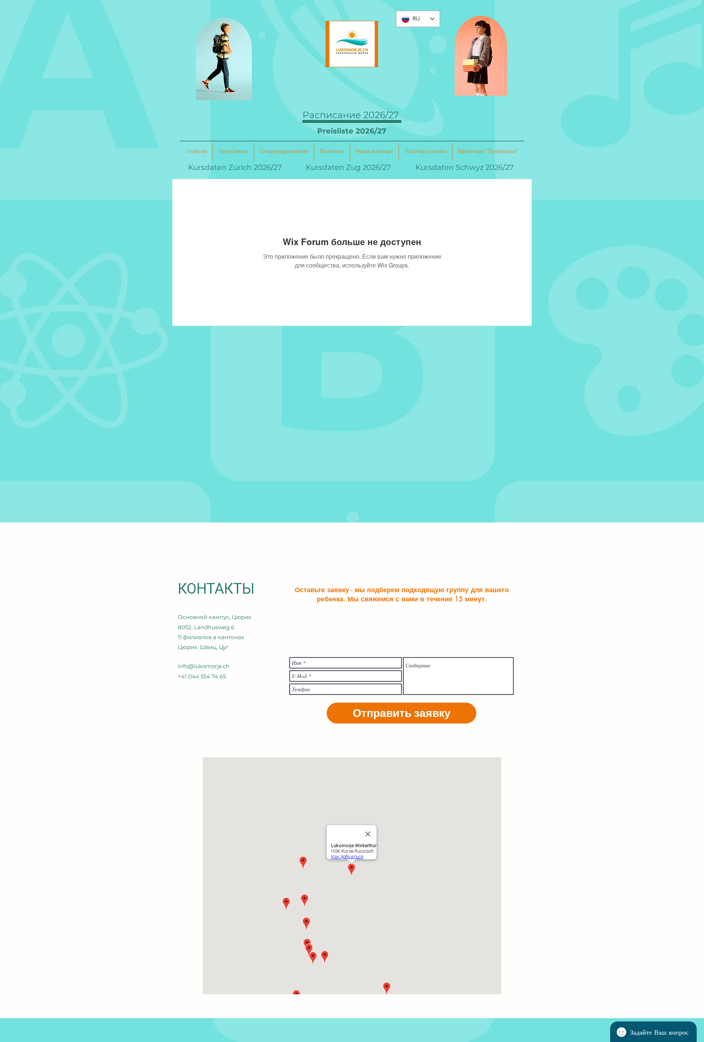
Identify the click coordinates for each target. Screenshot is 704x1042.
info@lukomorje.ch (204, 666)
